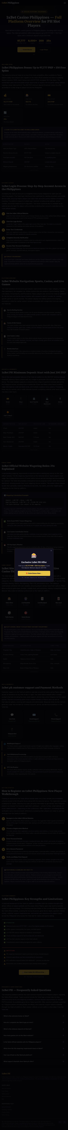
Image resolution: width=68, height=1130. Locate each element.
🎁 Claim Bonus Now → (34, 573)
